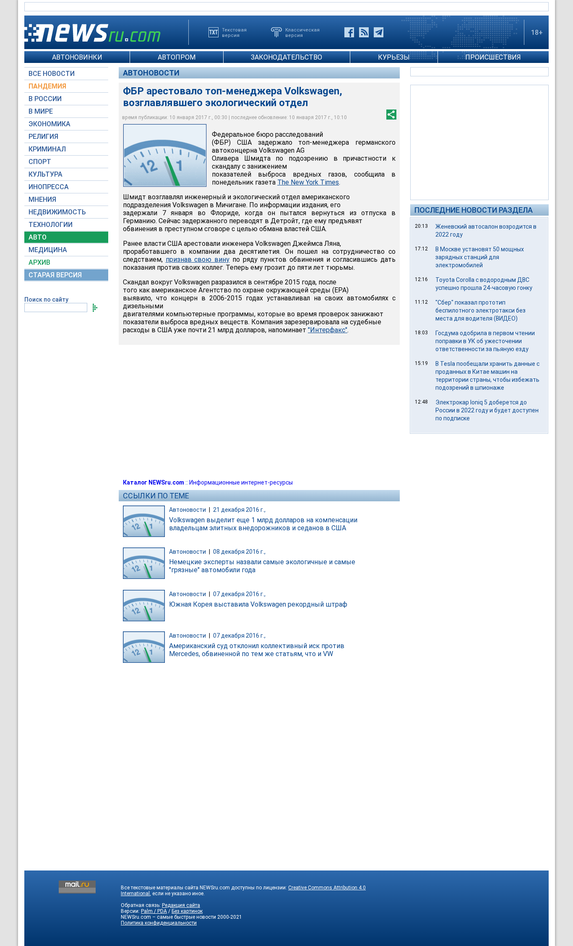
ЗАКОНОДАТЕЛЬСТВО (286, 57)
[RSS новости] (364, 32)
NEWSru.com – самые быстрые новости (168, 917)
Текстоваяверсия (234, 32)
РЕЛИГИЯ (43, 137)
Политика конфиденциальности (159, 923)
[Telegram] (378, 32)
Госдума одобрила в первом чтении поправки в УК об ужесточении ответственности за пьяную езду (485, 341)
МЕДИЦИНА (48, 250)
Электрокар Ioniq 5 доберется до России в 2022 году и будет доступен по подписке (487, 410)
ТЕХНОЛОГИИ (51, 225)
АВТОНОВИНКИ (77, 57)
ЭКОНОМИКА (49, 124)
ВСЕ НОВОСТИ (52, 74)
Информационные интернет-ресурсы (241, 482)
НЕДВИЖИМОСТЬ (57, 212)
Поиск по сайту (46, 299)
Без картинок (187, 911)
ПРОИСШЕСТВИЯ (493, 57)
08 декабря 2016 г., (239, 551)
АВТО (38, 237)
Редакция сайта (181, 905)
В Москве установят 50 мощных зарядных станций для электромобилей (479, 257)
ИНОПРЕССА (49, 187)
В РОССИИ (45, 99)
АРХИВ (39, 262)
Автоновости (151, 72)
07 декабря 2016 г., (239, 594)
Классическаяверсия (302, 32)
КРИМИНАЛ (47, 149)
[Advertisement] (479, 141)
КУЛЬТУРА (46, 174)
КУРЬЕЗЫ (394, 57)
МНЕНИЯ (42, 199)
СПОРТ (40, 162)
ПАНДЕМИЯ (47, 86)
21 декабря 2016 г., (239, 509)
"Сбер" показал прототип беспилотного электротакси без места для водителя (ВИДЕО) (480, 310)
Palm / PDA (154, 911)
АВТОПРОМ (176, 57)
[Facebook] (349, 32)
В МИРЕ (41, 111)
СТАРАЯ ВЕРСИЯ (55, 275)
